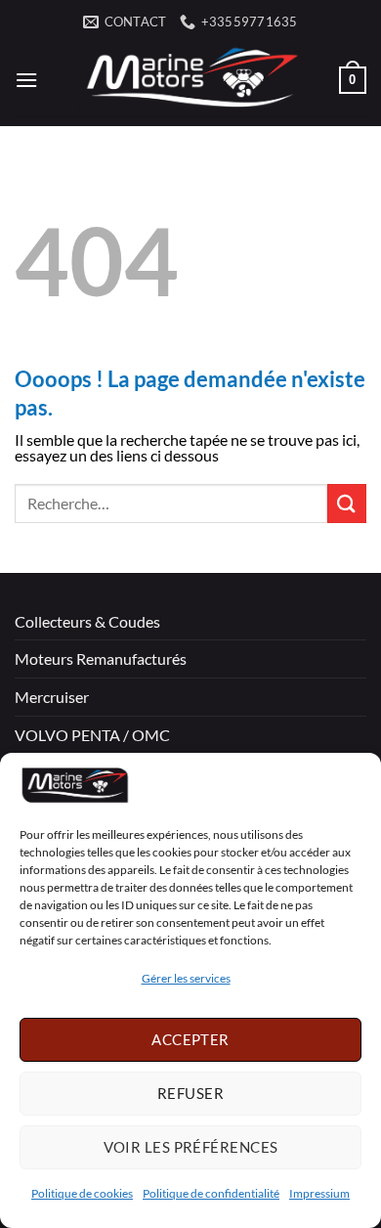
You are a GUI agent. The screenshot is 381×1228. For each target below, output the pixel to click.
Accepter (190, 1039)
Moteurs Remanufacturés (101, 658)
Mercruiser (52, 696)
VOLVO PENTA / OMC (92, 734)
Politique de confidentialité (211, 1193)
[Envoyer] (346, 503)
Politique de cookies (82, 1193)
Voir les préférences (191, 1147)
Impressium (319, 1193)
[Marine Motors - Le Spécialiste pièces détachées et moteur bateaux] (188, 80)
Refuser (190, 1093)
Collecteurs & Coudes (87, 621)
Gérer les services (186, 978)
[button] (26, 80)
